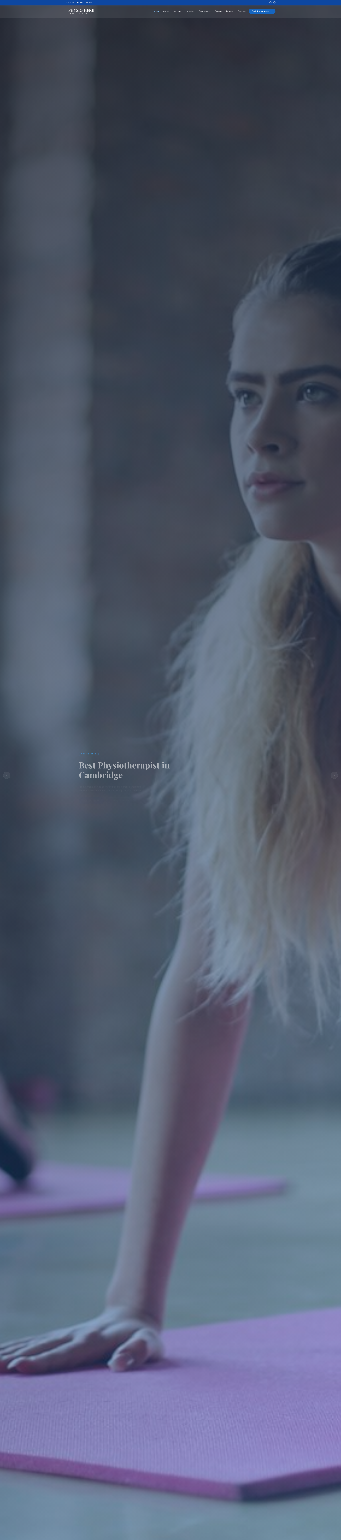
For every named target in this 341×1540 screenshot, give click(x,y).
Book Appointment (115, 796)
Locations (190, 11)
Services (177, 11)
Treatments (204, 11)
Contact (242, 11)
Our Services (85, 795)
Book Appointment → (262, 11)
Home (156, 11)
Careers (218, 11)
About (166, 11)
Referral (230, 11)
